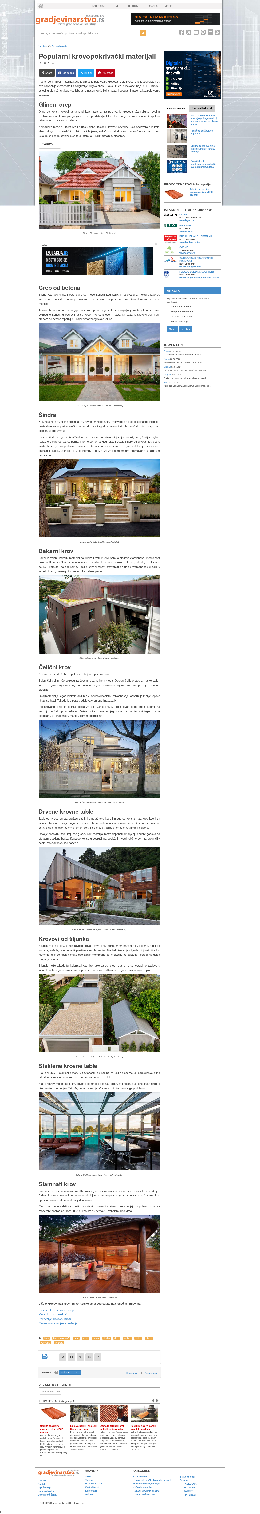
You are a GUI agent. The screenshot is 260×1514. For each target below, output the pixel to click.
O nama (42, 1480)
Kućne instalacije (142, 1487)
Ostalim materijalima (181, 316)
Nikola (167, 359)
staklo (138, 1338)
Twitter (87, 72)
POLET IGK (185, 225)
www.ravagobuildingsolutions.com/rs (199, 277)
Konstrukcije (140, 1476)
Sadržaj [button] (48, 144)
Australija (45, 1343)
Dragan (167, 367)
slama (149, 1338)
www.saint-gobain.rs (190, 266)
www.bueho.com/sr (189, 242)
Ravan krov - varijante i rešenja (58, 1323)
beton (96, 1338)
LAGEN (183, 214)
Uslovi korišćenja (47, 1494)
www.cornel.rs (187, 253)
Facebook (67, 72)
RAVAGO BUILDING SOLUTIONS (197, 272)
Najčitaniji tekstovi (202, 108)
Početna (42, 46)
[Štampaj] (44, 1356)
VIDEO (168, 6)
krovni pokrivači (61, 1338)
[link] (81, 20)
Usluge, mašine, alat (144, 1494)
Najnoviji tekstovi (176, 108)
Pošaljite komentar (70, 1372)
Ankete (89, 1494)
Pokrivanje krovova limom (55, 1319)
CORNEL (184, 247)
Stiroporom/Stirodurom (182, 311)
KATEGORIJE (101, 7)
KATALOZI (153, 6)
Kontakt (42, 1484)
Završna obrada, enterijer (146, 1483)
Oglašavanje (44, 1487)
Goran (167, 351)
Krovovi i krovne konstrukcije (57, 1310)
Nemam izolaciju (179, 321)
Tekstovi (89, 1480)
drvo (116, 1338)
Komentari (173, 345)
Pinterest (107, 72)
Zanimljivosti (59, 46)
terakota (59, 1343)
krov (46, 1338)
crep (76, 1338)
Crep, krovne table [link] (50, 1391)
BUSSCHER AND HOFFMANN (195, 236)
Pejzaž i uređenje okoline (146, 1491)
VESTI (119, 6)
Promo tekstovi (93, 1483)
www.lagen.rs (186, 220)
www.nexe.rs (186, 231)
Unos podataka (46, 1491)
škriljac (127, 1338)
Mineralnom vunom (181, 306)
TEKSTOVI (135, 7)
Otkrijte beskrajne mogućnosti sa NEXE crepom (51, 1429)
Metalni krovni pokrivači (53, 1314)
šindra (106, 1338)
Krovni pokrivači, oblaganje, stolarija (152, 1480)
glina (85, 1338)
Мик (166, 382)
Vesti (88, 1476)
